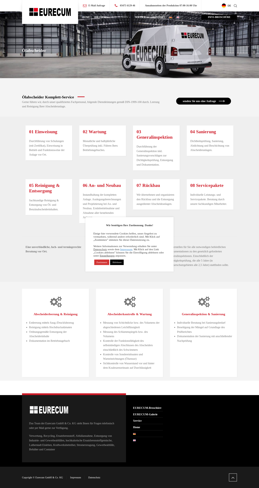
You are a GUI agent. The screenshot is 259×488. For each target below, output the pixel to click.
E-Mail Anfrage (96, 5)
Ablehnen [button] (117, 262)
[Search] (234, 5)
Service (137, 420)
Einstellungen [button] (107, 255)
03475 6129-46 (127, 5)
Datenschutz (94, 477)
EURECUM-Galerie (145, 414)
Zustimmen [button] (101, 262)
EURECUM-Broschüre (147, 407)
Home (136, 427)
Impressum (75, 477)
